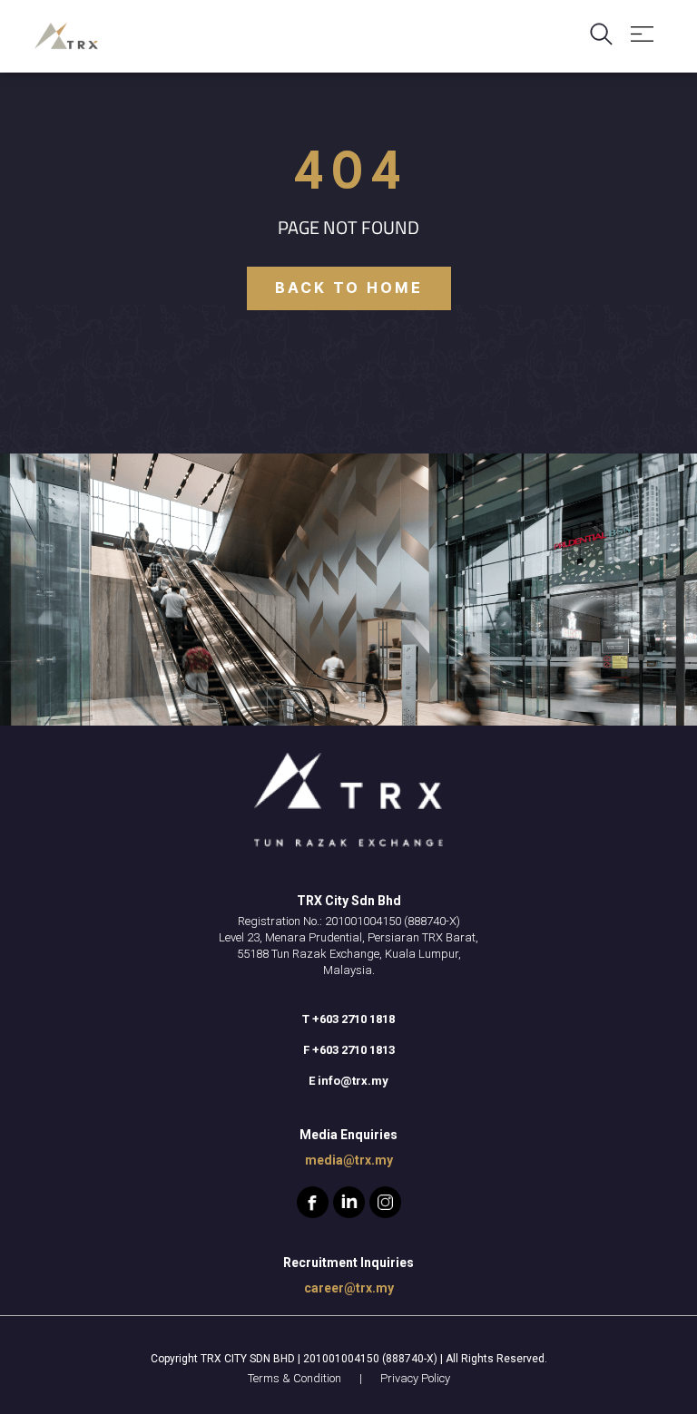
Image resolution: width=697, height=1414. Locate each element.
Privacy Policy (415, 1378)
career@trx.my (349, 1288)
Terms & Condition (294, 1378)
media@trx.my (349, 1160)
